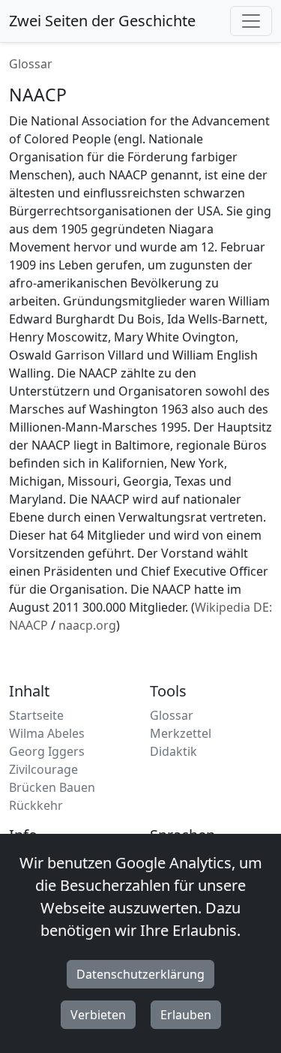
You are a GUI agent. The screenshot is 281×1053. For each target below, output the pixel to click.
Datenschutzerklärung (140, 974)
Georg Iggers (47, 751)
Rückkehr (36, 805)
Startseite (36, 715)
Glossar (30, 64)
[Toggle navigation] (251, 21)
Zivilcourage (43, 769)
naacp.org (87, 625)
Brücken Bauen (52, 787)
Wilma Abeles (47, 733)
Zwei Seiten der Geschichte (102, 21)
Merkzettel (180, 733)
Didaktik (173, 751)
